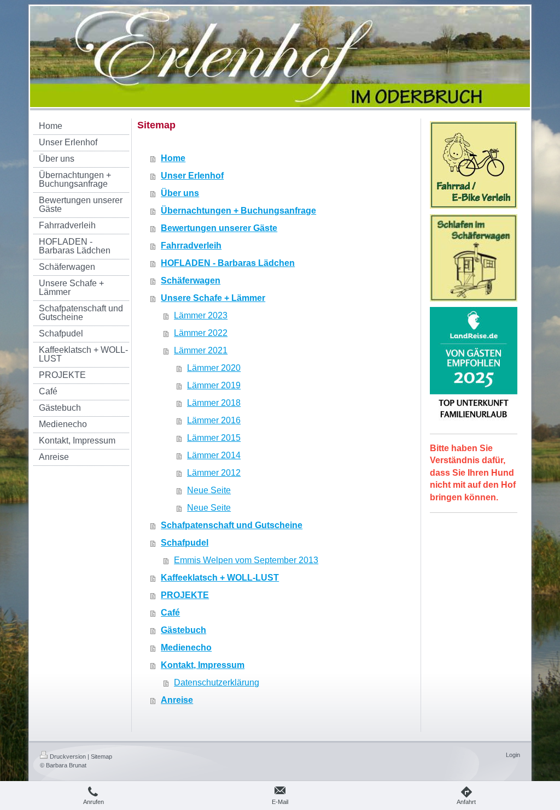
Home (173, 158)
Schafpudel (184, 542)
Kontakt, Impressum (202, 665)
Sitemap (101, 756)
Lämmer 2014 (214, 455)
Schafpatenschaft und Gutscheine (231, 525)
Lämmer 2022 (201, 333)
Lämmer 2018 (214, 402)
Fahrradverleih (191, 245)
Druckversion (68, 756)
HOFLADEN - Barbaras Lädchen (228, 263)
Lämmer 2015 (214, 437)
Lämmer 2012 (214, 472)
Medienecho (186, 647)
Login (513, 755)
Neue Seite (209, 490)
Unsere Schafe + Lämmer (213, 298)
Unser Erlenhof (192, 175)
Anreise (177, 700)
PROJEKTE (185, 595)
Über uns (180, 193)
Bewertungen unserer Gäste (219, 228)
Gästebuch (183, 630)
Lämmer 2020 (214, 368)
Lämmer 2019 (214, 385)
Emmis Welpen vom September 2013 (246, 560)
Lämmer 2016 (214, 420)
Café (170, 612)
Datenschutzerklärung (216, 682)
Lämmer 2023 (201, 315)
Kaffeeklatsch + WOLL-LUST (220, 577)
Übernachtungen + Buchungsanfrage (238, 210)
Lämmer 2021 (201, 350)
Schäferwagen (190, 280)
